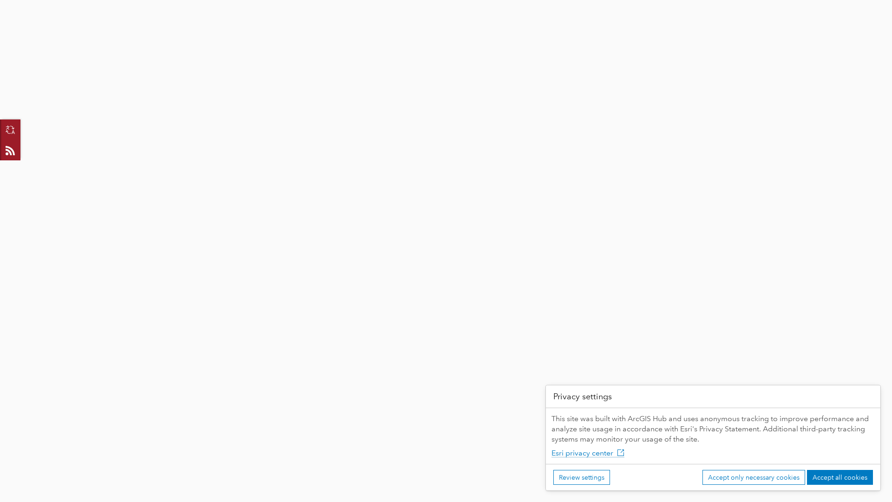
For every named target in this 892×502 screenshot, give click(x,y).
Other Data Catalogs (565, 29)
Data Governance (482, 29)
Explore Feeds (10, 150)
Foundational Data (229, 29)
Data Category (303, 28)
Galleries (87, 29)
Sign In (865, 8)
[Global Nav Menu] (12, 8)
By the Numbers (149, 29)
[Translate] (10, 129)
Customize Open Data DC (389, 29)
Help (628, 29)
